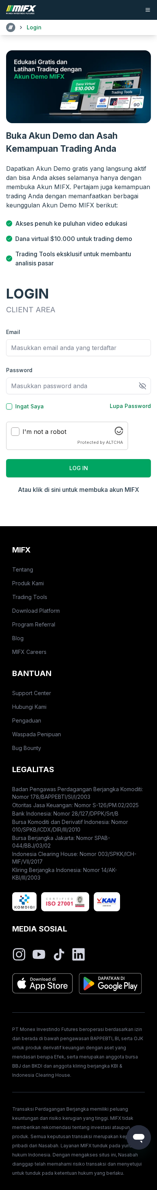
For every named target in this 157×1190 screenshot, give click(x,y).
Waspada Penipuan (36, 734)
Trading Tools (29, 597)
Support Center (31, 693)
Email (13, 332)
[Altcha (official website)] (119, 433)
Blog (18, 638)
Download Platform (36, 610)
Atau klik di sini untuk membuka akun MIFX (78, 490)
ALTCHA (114, 442)
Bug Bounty (26, 748)
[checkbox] (9, 406)
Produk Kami (28, 583)
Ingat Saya (29, 406)
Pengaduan (26, 720)
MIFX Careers (29, 652)
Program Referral (33, 624)
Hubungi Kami (29, 706)
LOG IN (78, 468)
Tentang (22, 569)
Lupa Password (130, 406)
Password (19, 370)
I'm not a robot (44, 431)
